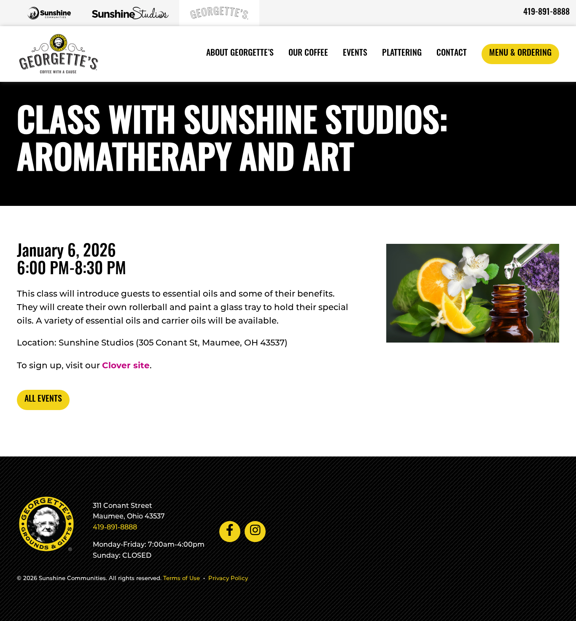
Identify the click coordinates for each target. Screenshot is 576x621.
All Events (43, 399)
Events (355, 53)
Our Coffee (308, 53)
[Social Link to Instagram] (255, 531)
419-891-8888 (546, 12)
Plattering (402, 53)
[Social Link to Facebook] (229, 531)
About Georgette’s (240, 53)
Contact (451, 53)
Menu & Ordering (520, 53)
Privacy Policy (228, 578)
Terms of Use (181, 578)
